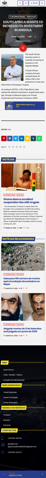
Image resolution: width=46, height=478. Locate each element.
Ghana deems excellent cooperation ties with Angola (21, 200)
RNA (9, 129)
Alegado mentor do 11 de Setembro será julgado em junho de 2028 (22, 330)
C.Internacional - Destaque (23, 16)
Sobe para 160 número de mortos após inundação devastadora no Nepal (21, 281)
